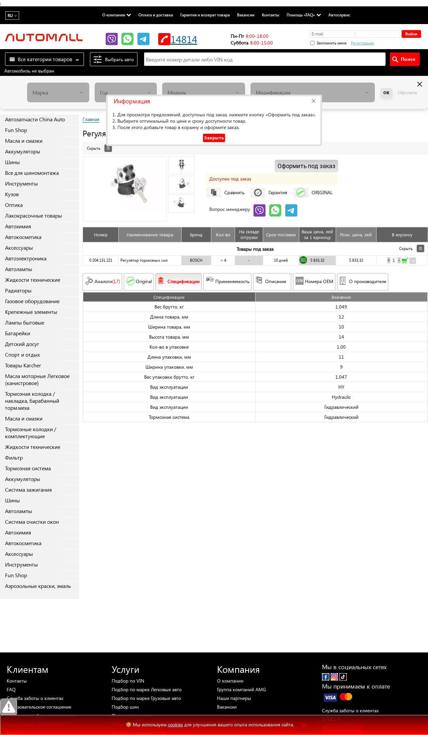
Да (304, 724)
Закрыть (214, 137)
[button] (313, 101)
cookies (175, 724)
